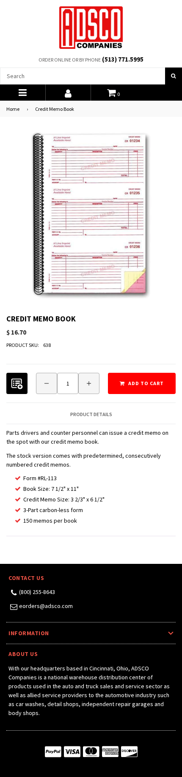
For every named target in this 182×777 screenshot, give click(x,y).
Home (12, 109)
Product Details (91, 414)
